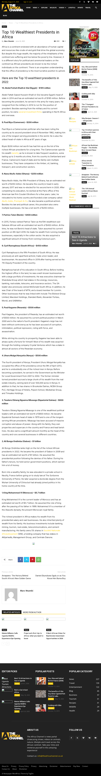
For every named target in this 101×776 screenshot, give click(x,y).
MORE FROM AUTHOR (32, 612)
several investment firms (30, 112)
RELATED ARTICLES (11, 612)
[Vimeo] (88, 2)
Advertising (43, 766)
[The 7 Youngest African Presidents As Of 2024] (74, 107)
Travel (88, 8)
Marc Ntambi (9, 41)
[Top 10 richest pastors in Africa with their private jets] (74, 132)
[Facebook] (80, 2)
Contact (85, 766)
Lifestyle (71, 8)
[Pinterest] (32, 559)
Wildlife (53, 8)
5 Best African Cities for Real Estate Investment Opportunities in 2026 (55, 635)
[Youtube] (97, 2)
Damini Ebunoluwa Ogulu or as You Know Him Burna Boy (50, 577)
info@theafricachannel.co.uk (50, 756)
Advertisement (65, 766)
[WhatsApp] (38, 559)
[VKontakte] (93, 2)
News (35, 8)
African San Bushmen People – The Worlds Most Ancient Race (90, 147)
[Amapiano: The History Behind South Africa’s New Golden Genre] (74, 177)
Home (28, 8)
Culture (84, 153)
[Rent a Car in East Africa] (7, 692)
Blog (5, 15)
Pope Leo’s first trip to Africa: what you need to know (33, 635)
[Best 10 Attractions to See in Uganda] (84, 229)
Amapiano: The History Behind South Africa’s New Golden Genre (16, 577)
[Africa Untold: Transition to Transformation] (74, 163)
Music (84, 182)
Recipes (84, 96)
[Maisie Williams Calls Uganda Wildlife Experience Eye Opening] (11, 624)
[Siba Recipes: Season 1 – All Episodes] (74, 121)
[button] (96, 7)
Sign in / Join (28, 2)
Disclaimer (54, 766)
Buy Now (76, 766)
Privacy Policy (24, 766)
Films (84, 196)
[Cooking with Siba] (74, 96)
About (14, 769)
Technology (86, 137)
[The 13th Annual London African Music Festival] (74, 194)
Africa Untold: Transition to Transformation (88, 163)
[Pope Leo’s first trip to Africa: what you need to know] (33, 624)
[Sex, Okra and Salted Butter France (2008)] (74, 69)
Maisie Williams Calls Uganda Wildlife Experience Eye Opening (11, 635)
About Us (5, 766)
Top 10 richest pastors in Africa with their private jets (90, 132)
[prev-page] (3, 643)
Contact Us (6, 769)
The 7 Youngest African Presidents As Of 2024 (90, 107)
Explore (44, 8)
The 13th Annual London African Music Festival (90, 191)
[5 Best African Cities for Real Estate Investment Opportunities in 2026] (55, 624)
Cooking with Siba (88, 94)
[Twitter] (84, 2)
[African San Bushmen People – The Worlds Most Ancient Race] (74, 148)
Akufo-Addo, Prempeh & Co (15, 201)
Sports (80, 8)
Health (84, 87)
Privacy (13, 766)
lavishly (15, 153)
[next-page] (7, 643)
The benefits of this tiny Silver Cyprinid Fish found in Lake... (90, 82)
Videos (61, 8)
